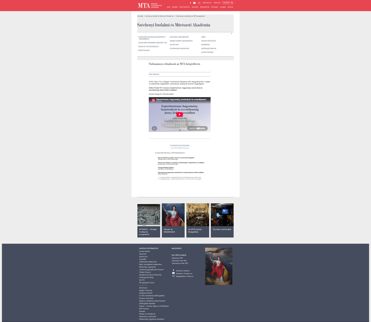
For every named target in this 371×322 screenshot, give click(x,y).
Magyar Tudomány (145, 290)
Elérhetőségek (207, 52)
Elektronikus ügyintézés (147, 267)
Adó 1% (142, 280)
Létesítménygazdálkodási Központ (151, 270)
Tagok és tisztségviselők (148, 47)
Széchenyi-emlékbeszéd (179, 37)
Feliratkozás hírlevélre (179, 48)
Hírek (203, 37)
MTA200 (175, 7)
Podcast (214, 7)
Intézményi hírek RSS (179, 261)
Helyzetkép (174, 45)
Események (205, 45)
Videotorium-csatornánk (147, 316)
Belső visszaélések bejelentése (150, 264)
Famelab (142, 311)
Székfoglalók (144, 50)
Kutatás (195, 7)
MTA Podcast (144, 309)
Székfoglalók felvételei (147, 303)
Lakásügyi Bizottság (146, 277)
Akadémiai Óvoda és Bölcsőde (150, 275)
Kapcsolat (207, 3)
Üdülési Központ (145, 272)
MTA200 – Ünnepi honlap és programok (148, 231)
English (217, 3)
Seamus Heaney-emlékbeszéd (181, 41)
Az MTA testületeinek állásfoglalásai (152, 296)
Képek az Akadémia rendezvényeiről (152, 301)
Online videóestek (208, 41)
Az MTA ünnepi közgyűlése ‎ (195, 230)
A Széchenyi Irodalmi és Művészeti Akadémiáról (151, 38)
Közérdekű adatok (208, 48)
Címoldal (140, 16)
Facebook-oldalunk (183, 271)
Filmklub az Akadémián (147, 314)
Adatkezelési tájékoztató (148, 262)
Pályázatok (204, 7)
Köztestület (185, 7)
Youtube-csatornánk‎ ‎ (222, 229)
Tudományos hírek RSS (180, 263)
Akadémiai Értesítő (145, 293)
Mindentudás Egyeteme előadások (151, 319)
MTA (168, 7)
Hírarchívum (143, 288)
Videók (230, 7)
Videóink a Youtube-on (184, 273)
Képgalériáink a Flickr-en (184, 276)
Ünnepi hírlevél (144, 251)
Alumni (223, 7)
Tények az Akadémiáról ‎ (169, 230)
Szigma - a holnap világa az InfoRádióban (154, 306)
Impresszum (143, 256)
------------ (143, 285)
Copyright (142, 259)
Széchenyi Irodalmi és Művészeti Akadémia (159, 16)
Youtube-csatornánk (146, 298)
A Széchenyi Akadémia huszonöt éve (152, 43)
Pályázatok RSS (177, 258)
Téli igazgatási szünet (146, 283)
